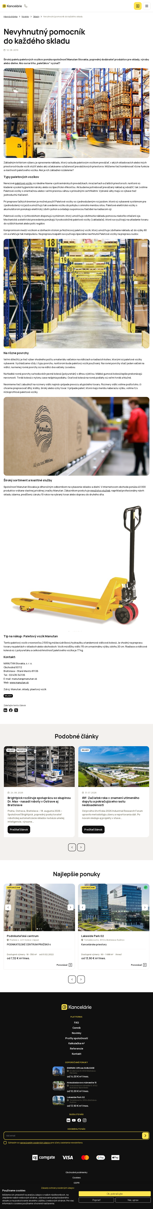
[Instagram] (84, 1120)
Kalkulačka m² (76, 1043)
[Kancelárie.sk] (12, 6)
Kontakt (76, 1053)
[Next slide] (81, 847)
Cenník (76, 1027)
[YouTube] (74, 1120)
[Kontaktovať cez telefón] (25, 5)
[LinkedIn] (68, 1120)
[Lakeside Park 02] (113, 907)
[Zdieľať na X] (16, 710)
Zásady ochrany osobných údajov (57, 1187)
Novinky (76, 1033)
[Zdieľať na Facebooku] (11, 710)
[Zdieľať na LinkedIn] (5, 710)
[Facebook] (79, 1120)
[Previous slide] (72, 847)
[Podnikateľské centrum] (39, 907)
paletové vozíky (24, 183)
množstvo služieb (100, 490)
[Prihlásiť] (138, 6)
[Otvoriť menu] (147, 6)
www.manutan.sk (19, 682)
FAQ (76, 1022)
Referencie (76, 1048)
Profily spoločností (76, 1038)
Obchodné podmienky (76, 1172)
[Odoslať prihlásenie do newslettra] (145, 1135)
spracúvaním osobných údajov (35, 1142)
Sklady (8, 696)
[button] (37, 929)
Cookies (76, 1177)
